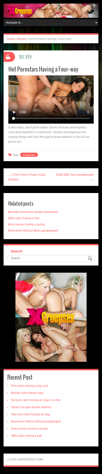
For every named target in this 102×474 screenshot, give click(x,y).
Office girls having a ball (23, 218)
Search (16, 251)
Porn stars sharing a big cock (29, 385)
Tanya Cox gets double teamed (31, 407)
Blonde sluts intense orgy (27, 393)
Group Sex (29, 155)
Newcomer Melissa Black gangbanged (33, 230)
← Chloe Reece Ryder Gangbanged (26, 177)
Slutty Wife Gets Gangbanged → (75, 177)
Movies (21, 39)
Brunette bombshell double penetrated (33, 212)
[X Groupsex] (51, 10)
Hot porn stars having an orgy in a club (35, 400)
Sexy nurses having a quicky (26, 224)
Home (11, 39)
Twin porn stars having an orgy (30, 414)
